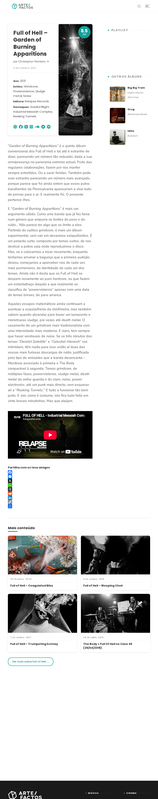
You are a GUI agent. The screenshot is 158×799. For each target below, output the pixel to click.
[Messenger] (50, 476)
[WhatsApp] (50, 485)
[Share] (50, 506)
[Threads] (50, 489)
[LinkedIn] (50, 498)
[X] (50, 481)
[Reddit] (50, 493)
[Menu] (147, 6)
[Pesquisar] (139, 6)
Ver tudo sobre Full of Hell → (30, 661)
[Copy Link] (50, 502)
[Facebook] (50, 472)
